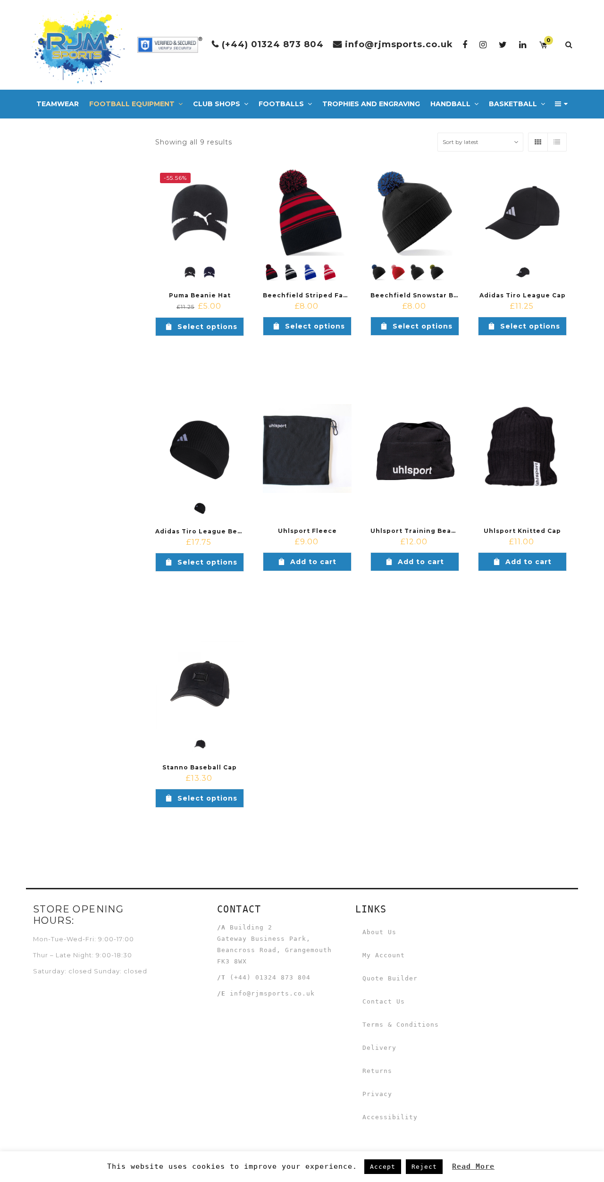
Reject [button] (424, 1166)
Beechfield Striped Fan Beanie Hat (326, 295)
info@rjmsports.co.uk (399, 44)
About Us (379, 932)
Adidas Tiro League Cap (522, 295)
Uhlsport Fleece (307, 530)
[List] (556, 142)
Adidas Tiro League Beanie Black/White (227, 531)
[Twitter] (503, 44)
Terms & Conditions (400, 1024)
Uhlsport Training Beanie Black (427, 530)
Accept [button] (382, 1166)
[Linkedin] (523, 44)
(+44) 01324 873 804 (273, 44)
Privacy (377, 1094)
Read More (473, 1166)
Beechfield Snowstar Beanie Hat (429, 295)
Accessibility (390, 1117)
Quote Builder (390, 978)
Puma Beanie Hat (200, 295)
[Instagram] (483, 44)
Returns (377, 1070)
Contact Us (383, 1001)
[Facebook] (465, 44)
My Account (383, 955)
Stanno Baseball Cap (199, 767)
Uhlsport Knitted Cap (522, 530)
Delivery (379, 1047)
